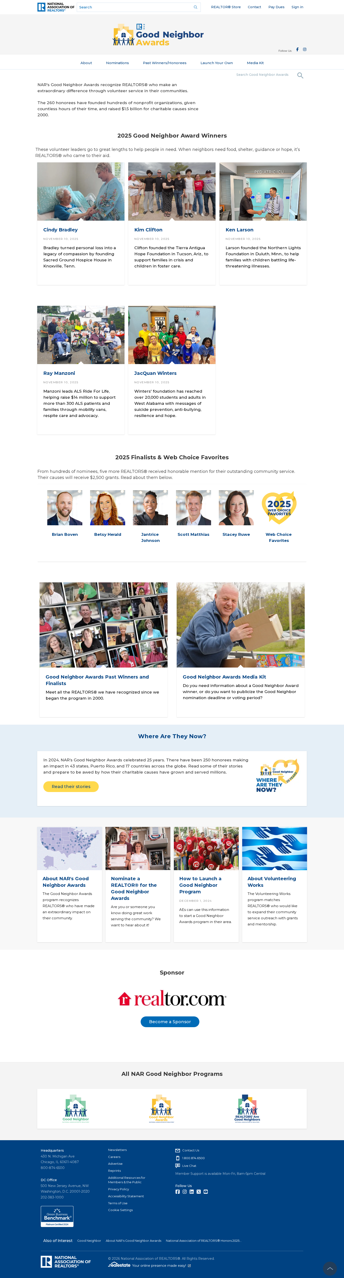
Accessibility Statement (126, 1196)
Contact (254, 7)
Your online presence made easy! (161, 1265)
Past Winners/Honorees (165, 63)
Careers (114, 1157)
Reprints (114, 1170)
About (86, 63)
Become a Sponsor (170, 1021)
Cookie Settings (120, 1210)
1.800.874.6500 (193, 1158)
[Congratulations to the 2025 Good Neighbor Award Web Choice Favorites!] (279, 507)
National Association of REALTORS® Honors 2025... (204, 1240)
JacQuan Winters (155, 373)
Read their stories (71, 786)
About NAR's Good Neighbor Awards (133, 1240)
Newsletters (117, 1150)
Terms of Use (118, 1203)
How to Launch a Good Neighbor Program (200, 885)
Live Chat (189, 1166)
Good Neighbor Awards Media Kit (224, 677)
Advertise (115, 1163)
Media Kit (255, 63)
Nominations (117, 63)
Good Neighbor (89, 1240)
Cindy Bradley (60, 230)
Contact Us (190, 1150)
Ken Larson (239, 230)
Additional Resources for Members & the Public (126, 1180)
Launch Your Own (217, 63)
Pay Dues (276, 7)
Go (195, 7)
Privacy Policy (118, 1189)
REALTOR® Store (226, 7)
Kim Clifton (148, 230)
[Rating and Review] (57, 1226)
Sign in (297, 7)
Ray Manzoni (59, 373)
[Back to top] (330, 1269)
